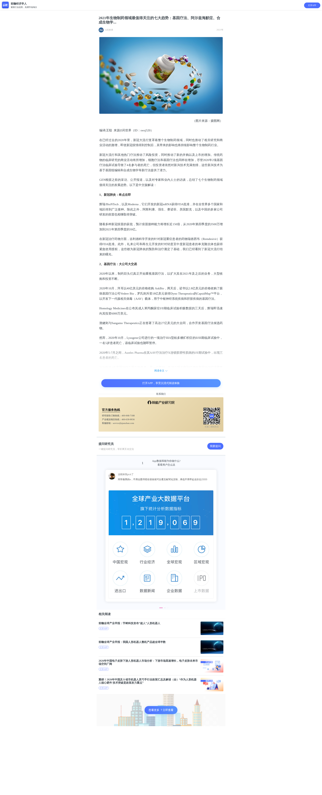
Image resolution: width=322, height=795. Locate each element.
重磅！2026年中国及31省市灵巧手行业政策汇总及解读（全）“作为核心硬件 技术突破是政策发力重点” (148, 681)
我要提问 (215, 446)
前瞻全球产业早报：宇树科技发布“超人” (129, 623)
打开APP (312, 5)
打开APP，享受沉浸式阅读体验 (161, 383)
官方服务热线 (111, 409)
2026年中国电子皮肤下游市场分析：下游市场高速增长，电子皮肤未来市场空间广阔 (148, 662)
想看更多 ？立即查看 (161, 710)
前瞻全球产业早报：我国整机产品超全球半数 (132, 642)
